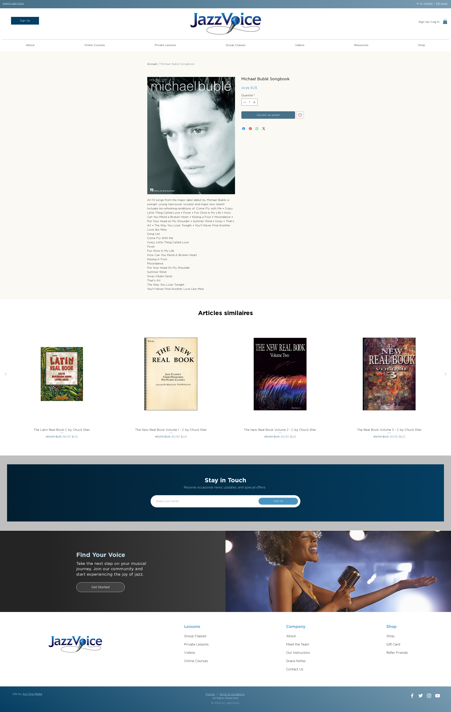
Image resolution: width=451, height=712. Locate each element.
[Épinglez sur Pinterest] (250, 128)
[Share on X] (264, 128)
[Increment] (254, 102)
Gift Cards (441, 3)
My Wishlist (426, 3)
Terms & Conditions (232, 694)
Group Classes (195, 636)
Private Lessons (196, 644)
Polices (210, 694)
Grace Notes (295, 661)
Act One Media (32, 694)
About (291, 636)
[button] (13, 3)
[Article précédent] (6, 374)
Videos (189, 652)
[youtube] (437, 696)
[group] (225, 383)
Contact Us (294, 669)
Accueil (152, 64)
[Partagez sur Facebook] (244, 128)
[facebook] (412, 696)
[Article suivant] (445, 374)
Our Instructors (298, 652)
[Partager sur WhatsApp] (257, 128)
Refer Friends (397, 652)
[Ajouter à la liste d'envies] (300, 115)
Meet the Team (297, 644)
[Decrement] (244, 102)
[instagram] (429, 696)
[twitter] (421, 696)
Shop (390, 636)
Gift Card (393, 644)
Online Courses (196, 661)
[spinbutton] (249, 102)
